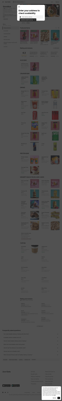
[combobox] (32, 17)
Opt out (54, 397)
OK (58, 397)
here (55, 395)
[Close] (19, 6)
